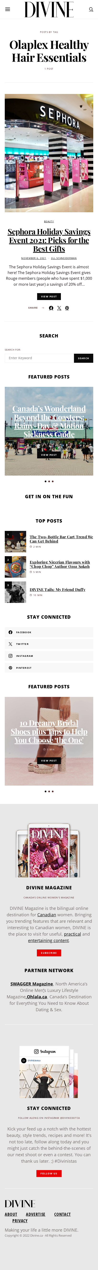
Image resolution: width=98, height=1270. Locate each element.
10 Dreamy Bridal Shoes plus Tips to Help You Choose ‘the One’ (49, 731)
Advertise (35, 1214)
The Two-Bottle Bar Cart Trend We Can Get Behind (61, 539)
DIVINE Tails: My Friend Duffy (57, 589)
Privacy (20, 1220)
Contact (62, 1214)
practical (72, 934)
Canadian (46, 915)
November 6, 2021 (33, 258)
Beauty (49, 221)
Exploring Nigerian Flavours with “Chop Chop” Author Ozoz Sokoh (60, 564)
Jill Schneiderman (64, 258)
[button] (45, 481)
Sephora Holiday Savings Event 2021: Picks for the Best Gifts (49, 240)
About (11, 1214)
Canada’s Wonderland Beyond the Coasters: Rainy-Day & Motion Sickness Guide (49, 421)
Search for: (13, 349)
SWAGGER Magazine (31, 984)
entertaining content (48, 940)
